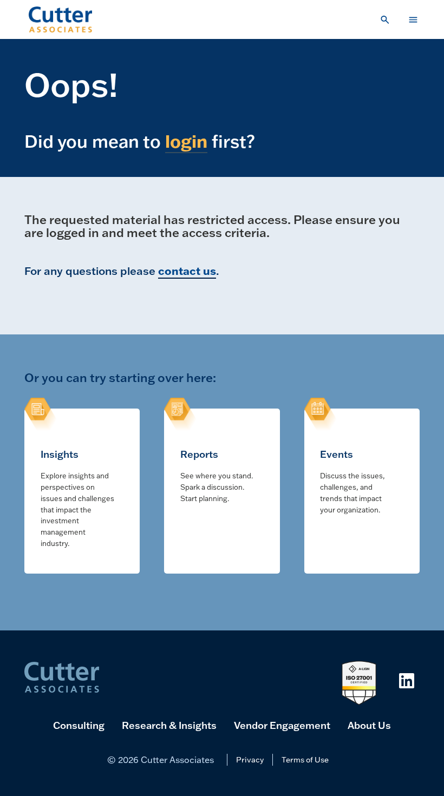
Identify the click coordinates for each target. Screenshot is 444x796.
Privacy (250, 759)
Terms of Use (305, 759)
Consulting (79, 725)
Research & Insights (169, 725)
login (186, 141)
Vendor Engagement (282, 725)
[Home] (60, 19)
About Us (369, 725)
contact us (187, 271)
